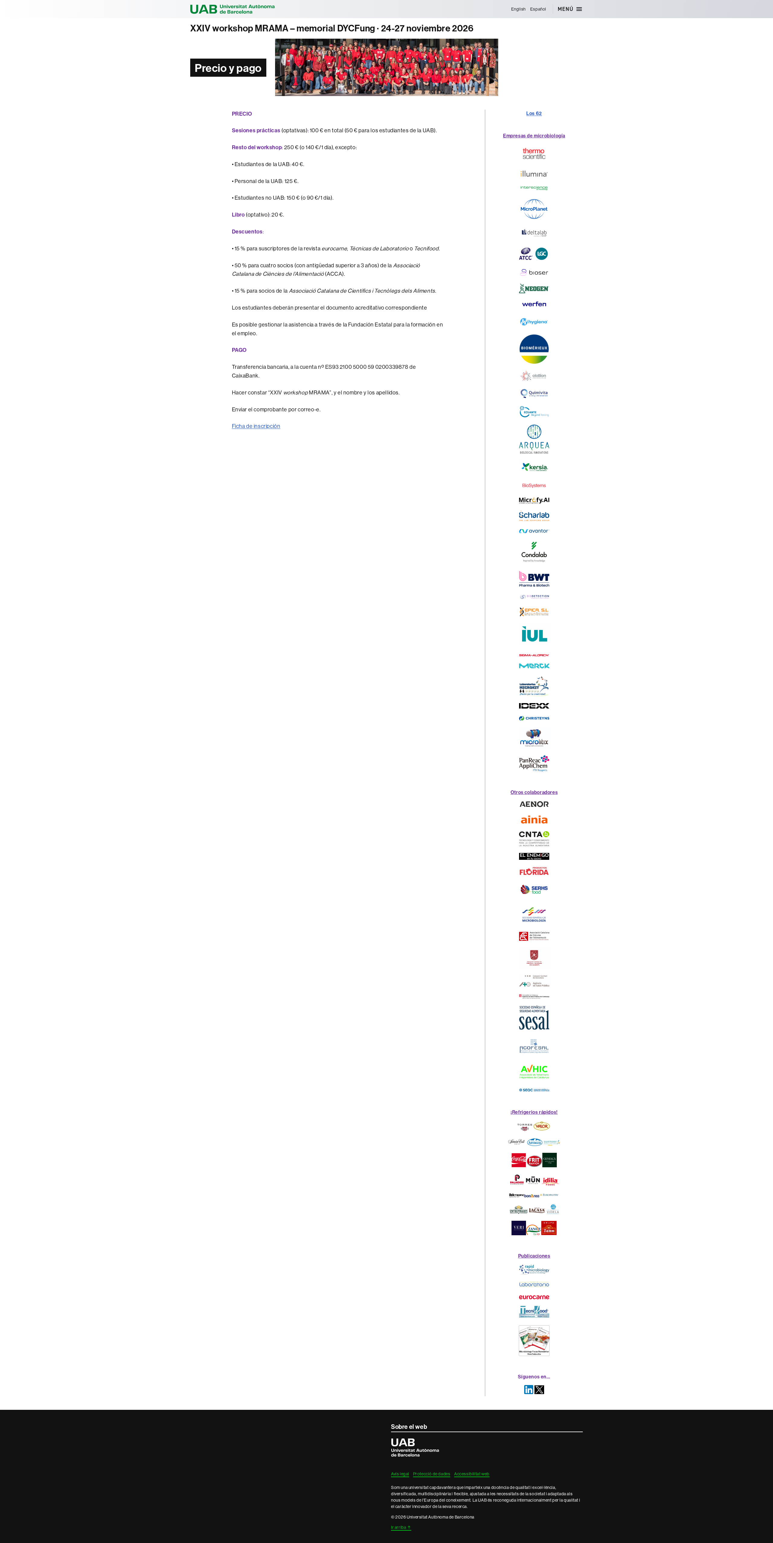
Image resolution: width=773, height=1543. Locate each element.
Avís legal (400, 1474)
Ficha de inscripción (256, 426)
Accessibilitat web (471, 1474)
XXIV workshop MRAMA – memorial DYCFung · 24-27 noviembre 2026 (332, 28)
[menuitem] (518, 9)
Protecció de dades (432, 1474)
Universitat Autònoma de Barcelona (232, 9)
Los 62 (534, 113)
